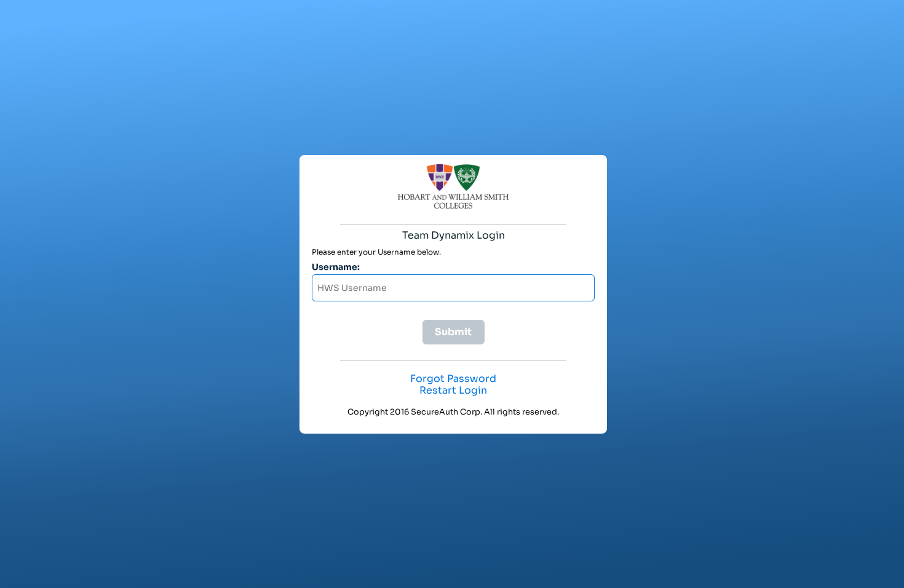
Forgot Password (453, 378)
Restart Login (453, 390)
